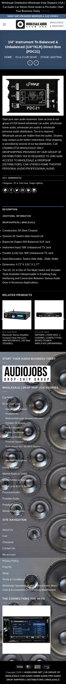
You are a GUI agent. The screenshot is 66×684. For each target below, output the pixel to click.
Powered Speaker (14, 441)
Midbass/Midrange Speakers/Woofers (24, 418)
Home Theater (10, 467)
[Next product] (30, 62)
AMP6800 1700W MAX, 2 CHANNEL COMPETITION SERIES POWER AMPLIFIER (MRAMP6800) (48, 339)
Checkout (7, 542)
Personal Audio (11, 492)
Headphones (11, 413)
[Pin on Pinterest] (28, 190)
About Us (7, 529)
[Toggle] (62, 397)
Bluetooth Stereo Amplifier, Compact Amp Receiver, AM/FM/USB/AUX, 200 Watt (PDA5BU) (16, 339)
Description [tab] (9, 209)
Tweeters (10, 455)
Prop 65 (6, 567)
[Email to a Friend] (22, 190)
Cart (4, 536)
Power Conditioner (14, 432)
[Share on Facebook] (11, 190)
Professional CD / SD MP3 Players (22, 446)
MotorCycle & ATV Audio (16, 486)
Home (8, 57)
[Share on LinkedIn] (34, 190)
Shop (5, 573)
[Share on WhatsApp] (5, 190)
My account (8, 554)
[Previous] (2, 325)
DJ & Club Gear (26, 57)
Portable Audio (10, 498)
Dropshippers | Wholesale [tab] (18, 222)
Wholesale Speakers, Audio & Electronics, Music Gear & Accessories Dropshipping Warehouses (30, 587)
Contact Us (8, 548)
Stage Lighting (51, 57)
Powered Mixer (13, 437)
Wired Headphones (13, 511)
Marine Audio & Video (14, 473)
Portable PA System (15, 423)
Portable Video (10, 504)
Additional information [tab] (16, 216)
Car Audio (8, 397)
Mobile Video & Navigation (17, 480)
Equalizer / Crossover (16, 409)
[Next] (63, 325)
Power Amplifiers (13, 427)
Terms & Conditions (13, 579)
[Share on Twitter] (17, 190)
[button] (4, 24)
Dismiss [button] (45, 11)
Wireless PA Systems (16, 460)
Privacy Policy (10, 561)
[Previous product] (36, 62)
